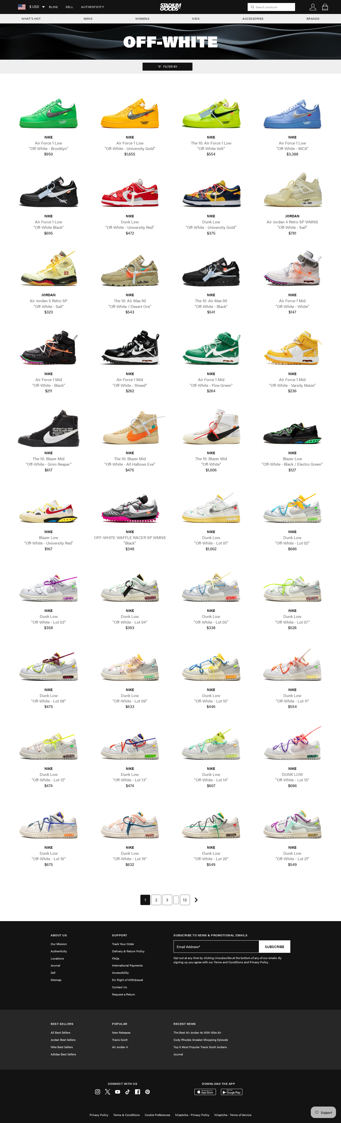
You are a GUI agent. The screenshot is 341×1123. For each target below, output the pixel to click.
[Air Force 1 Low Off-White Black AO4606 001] (48, 191)
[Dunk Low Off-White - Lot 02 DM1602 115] (292, 507)
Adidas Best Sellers (63, 1054)
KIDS (195, 18)
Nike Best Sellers (62, 1047)
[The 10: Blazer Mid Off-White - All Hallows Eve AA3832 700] (130, 428)
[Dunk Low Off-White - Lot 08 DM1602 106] (48, 665)
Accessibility (120, 972)
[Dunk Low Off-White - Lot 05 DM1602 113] (211, 586)
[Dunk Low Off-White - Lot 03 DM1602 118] (48, 586)
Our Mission (59, 944)
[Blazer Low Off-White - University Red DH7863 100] (48, 507)
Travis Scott (120, 1039)
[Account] (313, 7)
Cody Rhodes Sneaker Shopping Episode (200, 1039)
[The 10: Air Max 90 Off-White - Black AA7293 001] (211, 270)
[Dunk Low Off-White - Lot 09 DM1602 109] (130, 665)
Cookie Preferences (157, 1115)
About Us (59, 935)
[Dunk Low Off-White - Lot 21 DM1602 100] (292, 823)
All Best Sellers (60, 1032)
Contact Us (119, 987)
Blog (53, 6)
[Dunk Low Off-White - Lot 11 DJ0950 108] (292, 665)
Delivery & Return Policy (128, 951)
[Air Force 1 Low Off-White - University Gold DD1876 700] (130, 113)
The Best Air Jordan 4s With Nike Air (197, 1032)
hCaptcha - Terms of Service (232, 1115)
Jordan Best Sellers (63, 1039)
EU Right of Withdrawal (127, 980)
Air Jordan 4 (120, 1047)
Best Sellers (62, 1024)
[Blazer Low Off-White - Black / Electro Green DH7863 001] (292, 428)
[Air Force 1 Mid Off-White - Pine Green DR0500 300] (211, 349)
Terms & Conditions (126, 1115)
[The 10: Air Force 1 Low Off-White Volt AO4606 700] (211, 113)
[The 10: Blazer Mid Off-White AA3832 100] (211, 428)
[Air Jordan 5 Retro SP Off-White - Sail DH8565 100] (48, 270)
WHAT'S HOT (31, 18)
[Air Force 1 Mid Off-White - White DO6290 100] (292, 270)
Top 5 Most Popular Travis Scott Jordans (200, 1047)
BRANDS (313, 18)
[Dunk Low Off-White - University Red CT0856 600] (130, 191)
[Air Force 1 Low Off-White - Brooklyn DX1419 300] (48, 113)
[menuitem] (53, 7)
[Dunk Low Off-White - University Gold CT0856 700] (211, 191)
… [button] (176, 900)
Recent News (184, 1024)
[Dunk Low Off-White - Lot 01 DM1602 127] (211, 507)
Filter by (170, 66)
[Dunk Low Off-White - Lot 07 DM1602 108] (292, 586)
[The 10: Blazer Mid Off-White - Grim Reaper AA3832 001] (48, 428)
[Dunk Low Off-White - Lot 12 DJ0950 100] (48, 744)
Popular (119, 1024)
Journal (55, 965)
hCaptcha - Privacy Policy (192, 1115)
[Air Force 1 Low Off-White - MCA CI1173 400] (292, 113)
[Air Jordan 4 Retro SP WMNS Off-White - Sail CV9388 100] (292, 191)
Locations (57, 958)
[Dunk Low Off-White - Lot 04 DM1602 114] (130, 586)
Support (119, 935)
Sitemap (56, 980)
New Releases (121, 1032)
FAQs (115, 958)
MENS (88, 18)
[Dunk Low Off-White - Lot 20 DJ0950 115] (211, 823)
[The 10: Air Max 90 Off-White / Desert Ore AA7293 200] (130, 270)
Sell (69, 6)
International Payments (127, 965)
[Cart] (325, 7)
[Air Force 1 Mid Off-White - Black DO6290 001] (48, 349)
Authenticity (92, 6)
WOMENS (142, 18)
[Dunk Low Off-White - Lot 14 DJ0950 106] (211, 744)
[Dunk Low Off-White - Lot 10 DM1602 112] (211, 665)
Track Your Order (123, 944)
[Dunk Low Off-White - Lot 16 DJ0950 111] (48, 823)
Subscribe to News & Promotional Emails (210, 935)
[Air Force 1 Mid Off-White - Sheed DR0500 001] (130, 349)
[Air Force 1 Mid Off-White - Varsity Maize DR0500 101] (292, 349)
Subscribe (274, 946)
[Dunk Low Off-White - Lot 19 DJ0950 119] (130, 823)
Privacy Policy (99, 1115)
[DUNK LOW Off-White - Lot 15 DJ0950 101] (292, 744)
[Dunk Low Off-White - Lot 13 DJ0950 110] (130, 744)
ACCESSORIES (253, 18)
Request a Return (123, 994)
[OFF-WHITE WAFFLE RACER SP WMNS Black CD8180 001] (130, 507)
